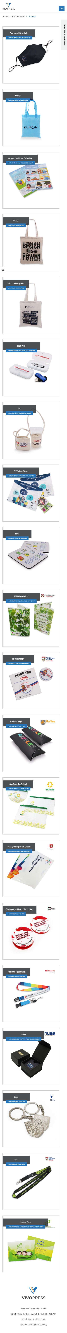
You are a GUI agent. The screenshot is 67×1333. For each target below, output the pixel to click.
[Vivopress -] (8, 6)
